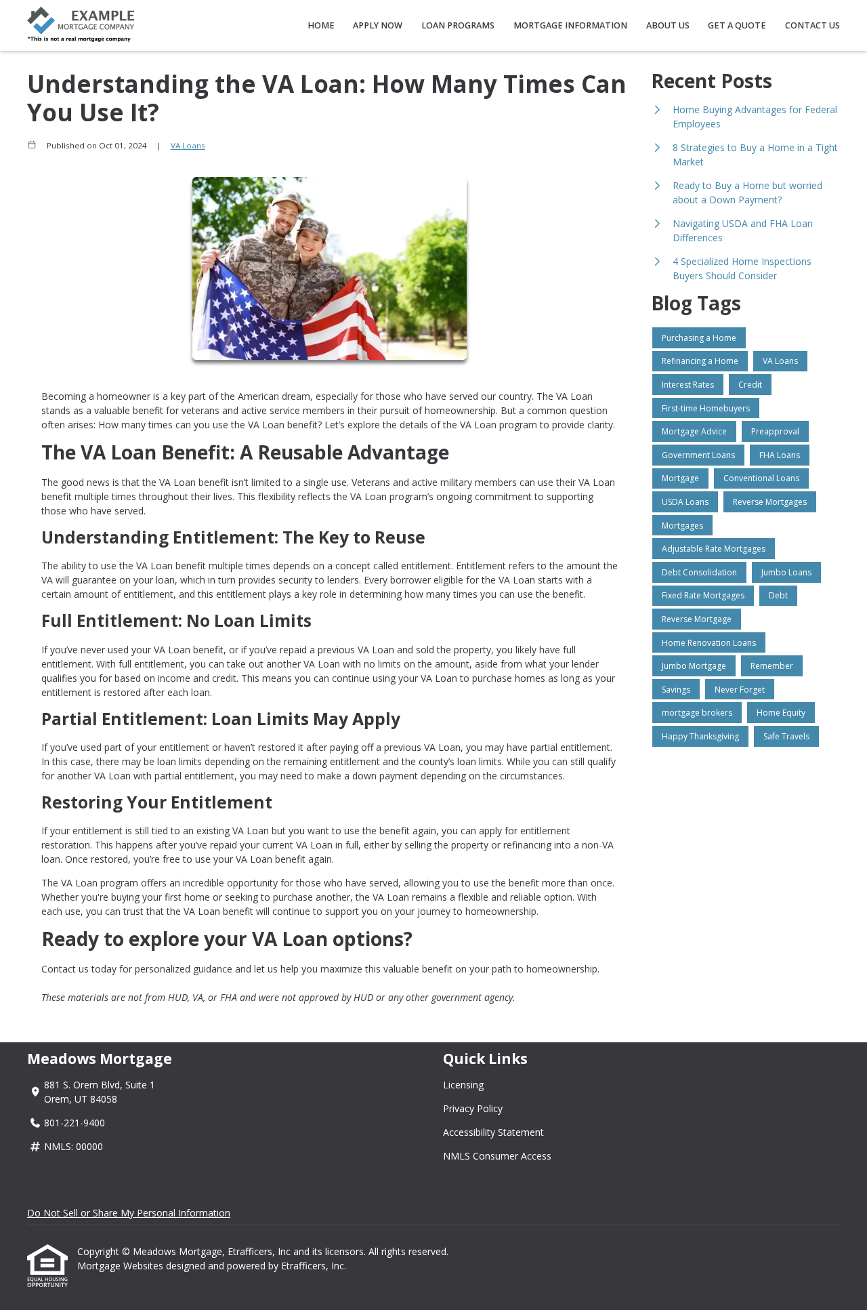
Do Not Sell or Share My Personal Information (128, 1212)
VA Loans (188, 145)
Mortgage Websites (121, 1265)
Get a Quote (737, 25)
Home (321, 25)
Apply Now (377, 25)
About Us (668, 25)
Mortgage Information (570, 25)
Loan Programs (457, 25)
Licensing (463, 1084)
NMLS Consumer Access (497, 1155)
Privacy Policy (473, 1108)
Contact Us (812, 25)
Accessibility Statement (493, 1132)
